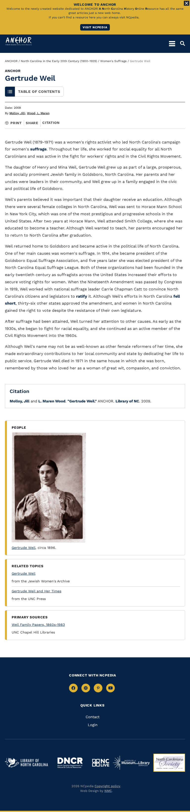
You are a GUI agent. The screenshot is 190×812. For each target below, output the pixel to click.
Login (92, 725)
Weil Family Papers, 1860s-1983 (38, 625)
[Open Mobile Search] (180, 43)
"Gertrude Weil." (82, 401)
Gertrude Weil (23, 548)
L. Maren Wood (51, 401)
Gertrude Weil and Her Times (36, 591)
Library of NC (127, 401)
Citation (50, 123)
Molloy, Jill (17, 113)
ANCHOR (11, 61)
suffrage (38, 149)
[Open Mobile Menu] (172, 43)
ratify (81, 296)
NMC (108, 791)
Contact (92, 717)
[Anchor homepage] (18, 41)
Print (16, 123)
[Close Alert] (186, 3)
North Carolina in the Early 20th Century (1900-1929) (59, 61)
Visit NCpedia (95, 27)
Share (32, 123)
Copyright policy (107, 786)
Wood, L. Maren (38, 113)
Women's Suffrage (113, 61)
